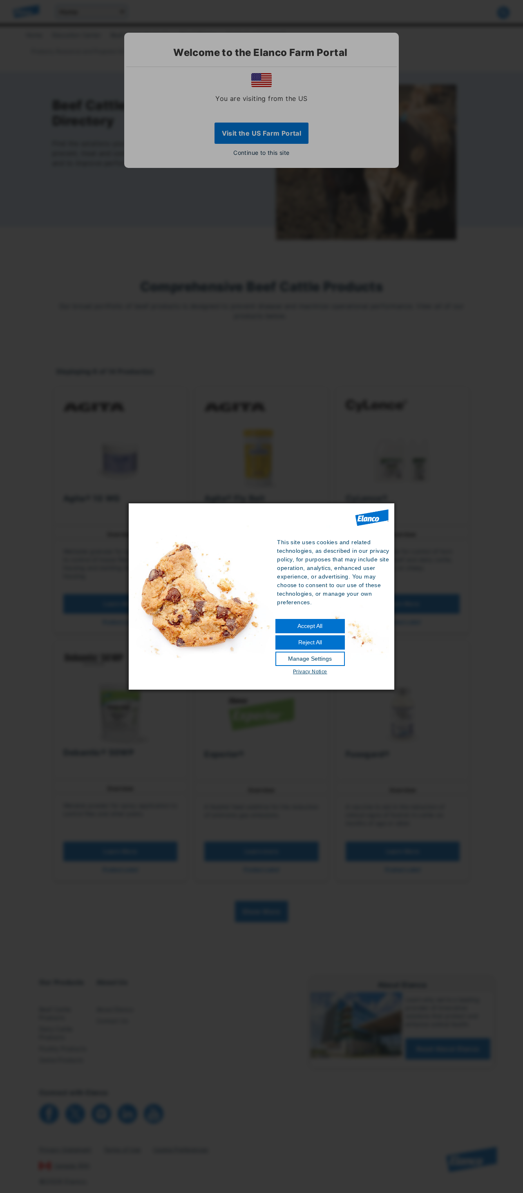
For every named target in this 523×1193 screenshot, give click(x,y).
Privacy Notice (310, 672)
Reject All (310, 642)
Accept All (309, 626)
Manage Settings (310, 658)
